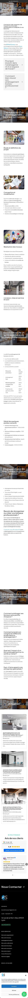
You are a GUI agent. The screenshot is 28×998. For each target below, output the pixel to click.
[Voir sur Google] (4, 858)
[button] (26, 975)
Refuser (14, 990)
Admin (6, 736)
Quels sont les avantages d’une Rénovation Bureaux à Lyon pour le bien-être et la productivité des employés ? (12, 808)
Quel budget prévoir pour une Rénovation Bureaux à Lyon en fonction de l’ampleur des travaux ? (13, 734)
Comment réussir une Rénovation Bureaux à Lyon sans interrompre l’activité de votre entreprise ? (12, 771)
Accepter (14, 986)
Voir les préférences (14, 994)
